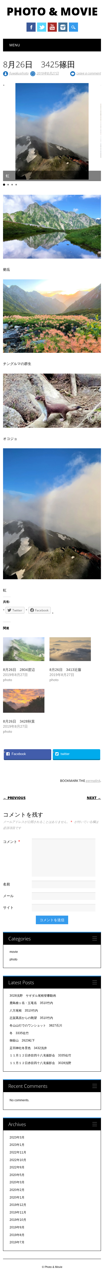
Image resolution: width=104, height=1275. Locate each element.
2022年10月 (18, 1160)
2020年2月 (17, 1190)
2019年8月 (17, 1235)
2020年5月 (17, 1175)
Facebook (31, 27)
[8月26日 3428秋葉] (23, 701)
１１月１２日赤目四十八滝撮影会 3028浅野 (40, 1063)
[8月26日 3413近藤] (70, 649)
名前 (6, 884)
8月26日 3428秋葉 (19, 721)
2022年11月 (18, 1152)
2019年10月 (18, 1220)
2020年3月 (17, 1182)
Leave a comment (88, 73)
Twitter (41, 27)
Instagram (62, 27)
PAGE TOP (96, 1232)
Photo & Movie (52, 11)
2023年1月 (17, 1145)
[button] (4, 185)
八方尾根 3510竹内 (24, 1010)
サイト (8, 907)
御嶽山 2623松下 (22, 1040)
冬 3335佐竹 (19, 1033)
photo (13, 959)
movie (14, 952)
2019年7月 (17, 1242)
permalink (93, 780)
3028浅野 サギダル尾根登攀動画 (33, 995)
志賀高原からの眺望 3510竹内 (31, 1018)
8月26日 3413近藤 (65, 670)
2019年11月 (18, 1212)
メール (8, 895)
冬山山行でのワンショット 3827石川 (36, 1025)
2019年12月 (18, 1205)
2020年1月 (17, 1197)
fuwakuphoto (19, 73)
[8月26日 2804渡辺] (23, 649)
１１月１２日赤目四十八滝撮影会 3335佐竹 (40, 1055)
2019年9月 (17, 1227)
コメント (11, 841)
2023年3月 (17, 1137)
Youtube (52, 27)
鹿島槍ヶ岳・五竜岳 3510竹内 (31, 1003)
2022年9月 (17, 1167)
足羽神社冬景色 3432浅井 (28, 1048)
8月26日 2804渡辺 (19, 670)
